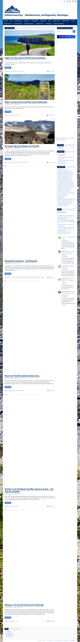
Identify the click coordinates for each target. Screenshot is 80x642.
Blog (11, 20)
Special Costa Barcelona (35, 277)
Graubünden (60, 180)
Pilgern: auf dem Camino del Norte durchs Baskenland (26, 102)
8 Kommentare (51, 621)
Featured (8, 71)
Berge (71, 172)
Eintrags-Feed (9, 633)
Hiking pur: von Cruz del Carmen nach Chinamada (24, 605)
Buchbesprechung (64, 174)
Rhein (68, 186)
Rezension (63, 186)
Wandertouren (18, 20)
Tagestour (69, 190)
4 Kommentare (51, 390)
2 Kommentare (51, 71)
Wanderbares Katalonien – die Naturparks (21, 261)
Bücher (59, 176)
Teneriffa (22, 162)
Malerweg (63, 182)
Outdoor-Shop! (7, 23)
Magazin (6, 20)
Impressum (72, 640)
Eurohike (69, 176)
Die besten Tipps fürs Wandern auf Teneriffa (22, 146)
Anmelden (8, 631)
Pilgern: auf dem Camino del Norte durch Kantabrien (25, 58)
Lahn (59, 182)
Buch (59, 174)
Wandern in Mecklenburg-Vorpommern (65, 201)
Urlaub (59, 195)
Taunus (59, 192)
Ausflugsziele (34, 20)
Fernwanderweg (61, 178)
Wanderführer (64, 195)
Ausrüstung (43, 20)
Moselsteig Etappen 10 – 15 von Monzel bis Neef (68, 280)
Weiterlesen (7, 67)
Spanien (18, 71)
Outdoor (59, 184)
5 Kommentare (51, 506)
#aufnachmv (60, 170)
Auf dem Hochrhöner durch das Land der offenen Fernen (68, 293)
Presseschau (49, 23)
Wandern (22, 71)
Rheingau (72, 186)
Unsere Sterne (56, 20)
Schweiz (59, 188)
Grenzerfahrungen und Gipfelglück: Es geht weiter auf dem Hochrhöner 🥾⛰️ (65, 221)
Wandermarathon (61, 197)
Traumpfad (72, 192)
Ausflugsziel (66, 170)
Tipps (49, 20)
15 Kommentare (51, 115)
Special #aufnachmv (66, 188)
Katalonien (18, 277)
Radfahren (26, 20)
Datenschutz (66, 640)
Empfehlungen (65, 20)
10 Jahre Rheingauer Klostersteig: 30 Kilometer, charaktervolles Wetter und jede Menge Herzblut (66, 229)
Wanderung (69, 203)
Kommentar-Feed (10, 634)
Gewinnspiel (67, 178)
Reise (72, 184)
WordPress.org (9, 636)
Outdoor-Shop (50, 640)
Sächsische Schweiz (61, 190)
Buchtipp (71, 174)
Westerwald (60, 205)
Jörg (20, 60)
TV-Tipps (73, 20)
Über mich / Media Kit (59, 23)
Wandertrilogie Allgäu (62, 203)
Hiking (65, 180)
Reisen (59, 186)
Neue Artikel (13, 71)
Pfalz (63, 184)
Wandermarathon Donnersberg (64, 199)
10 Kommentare (51, 162)
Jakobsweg (70, 180)
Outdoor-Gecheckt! (29, 23)
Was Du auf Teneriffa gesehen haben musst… (22, 376)
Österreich (65, 205)
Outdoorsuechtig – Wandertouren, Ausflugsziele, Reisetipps (36, 15)
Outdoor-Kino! (39, 23)
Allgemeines (9, 277)
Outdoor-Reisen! (18, 23)
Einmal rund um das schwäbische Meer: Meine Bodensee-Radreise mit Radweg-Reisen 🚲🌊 (65, 217)
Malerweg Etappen (69, 182)
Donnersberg (64, 176)
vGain (63, 237)
